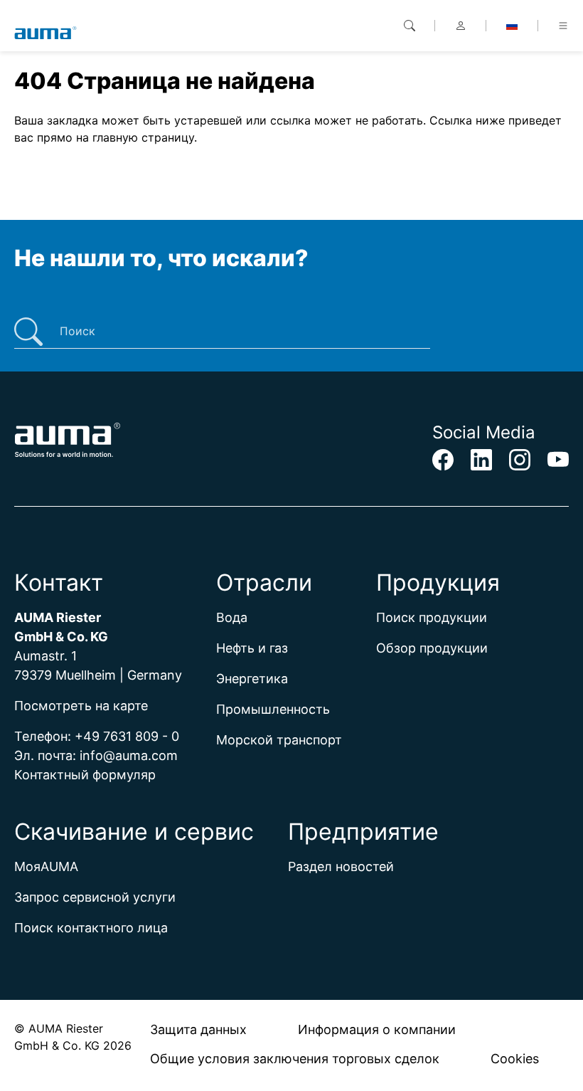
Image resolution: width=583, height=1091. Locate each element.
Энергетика (252, 678)
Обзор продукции (432, 648)
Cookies (515, 1058)
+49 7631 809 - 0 (127, 736)
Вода (231, 617)
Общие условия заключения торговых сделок (294, 1058)
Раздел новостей (341, 866)
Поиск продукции (431, 617)
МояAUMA (46, 866)
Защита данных (198, 1029)
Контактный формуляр (85, 774)
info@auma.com (129, 755)
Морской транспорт (279, 739)
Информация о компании (377, 1029)
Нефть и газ (252, 648)
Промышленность (273, 709)
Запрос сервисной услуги (95, 897)
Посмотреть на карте (81, 705)
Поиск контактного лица (91, 927)
